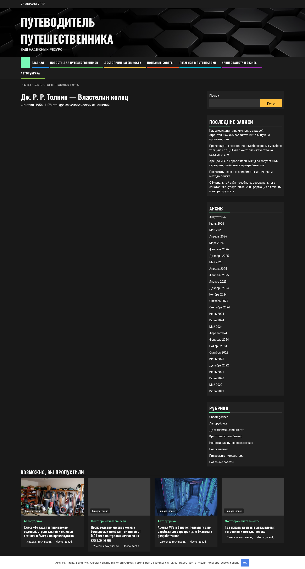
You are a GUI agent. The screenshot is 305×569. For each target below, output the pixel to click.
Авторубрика (30, 73)
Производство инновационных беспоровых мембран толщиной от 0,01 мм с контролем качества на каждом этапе (245, 150)
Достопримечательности (122, 62)
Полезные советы (160, 62)
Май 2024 (215, 326)
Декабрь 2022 (219, 365)
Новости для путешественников (74, 62)
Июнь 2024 (216, 320)
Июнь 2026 (216, 223)
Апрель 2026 (218, 236)
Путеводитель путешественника (67, 30)
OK (245, 562)
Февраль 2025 (219, 275)
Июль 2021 (216, 372)
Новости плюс (218, 449)
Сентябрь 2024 (219, 307)
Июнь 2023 (216, 359)
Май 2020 (215, 384)
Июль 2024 (216, 313)
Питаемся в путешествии (197, 62)
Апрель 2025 (218, 268)
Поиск (214, 96)
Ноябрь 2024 (218, 294)
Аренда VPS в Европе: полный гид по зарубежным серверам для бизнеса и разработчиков (185, 531)
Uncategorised (218, 417)
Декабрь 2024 (219, 288)
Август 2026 (217, 217)
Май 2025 (215, 262)
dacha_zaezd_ (64, 541)
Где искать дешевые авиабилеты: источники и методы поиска (250, 529)
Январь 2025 (218, 281)
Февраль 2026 (219, 249)
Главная (38, 62)
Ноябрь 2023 (218, 346)
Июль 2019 (216, 391)
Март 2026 (216, 243)
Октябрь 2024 (218, 301)
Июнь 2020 (216, 378)
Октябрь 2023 (218, 352)
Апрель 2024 (218, 333)
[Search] (281, 68)
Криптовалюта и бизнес (239, 62)
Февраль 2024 (219, 339)
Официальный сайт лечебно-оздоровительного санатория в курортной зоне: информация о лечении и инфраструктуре (245, 187)
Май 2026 (215, 230)
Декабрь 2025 (219, 255)
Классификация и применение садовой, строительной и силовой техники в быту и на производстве (239, 135)
